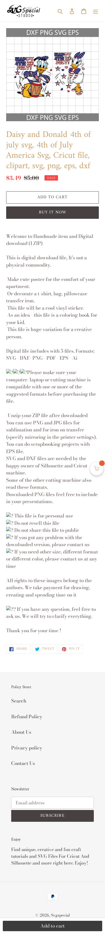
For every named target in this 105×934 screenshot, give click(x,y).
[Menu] (95, 10)
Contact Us (23, 763)
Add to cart (52, 926)
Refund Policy (26, 716)
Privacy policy (26, 747)
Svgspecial (60, 915)
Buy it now (52, 212)
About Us (21, 732)
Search (18, 701)
